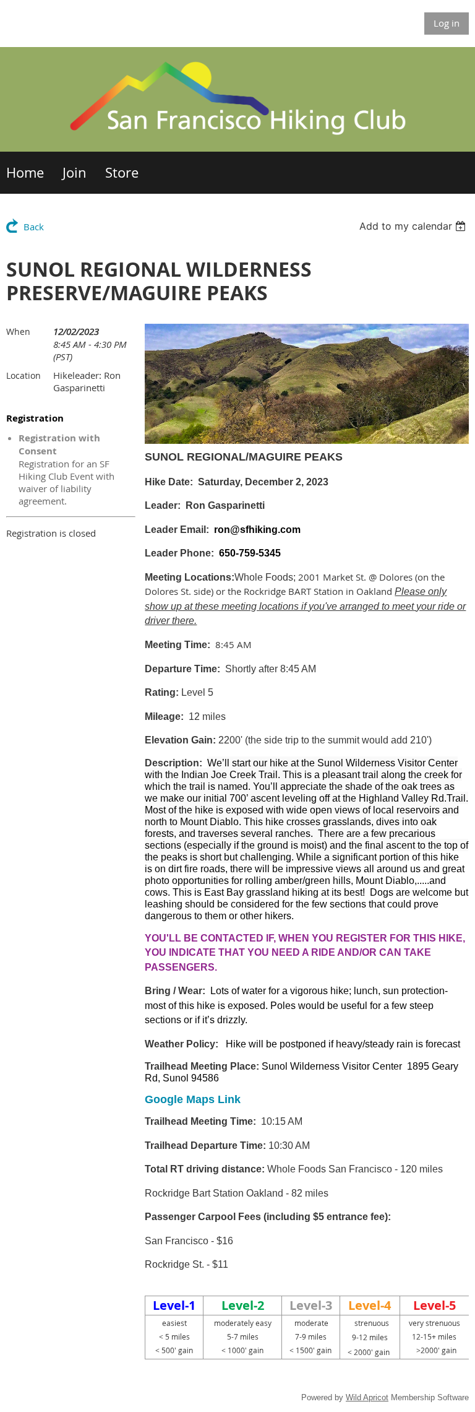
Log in (447, 23)
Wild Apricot (367, 1397)
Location (23, 375)
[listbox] (414, 226)
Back (34, 226)
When (18, 331)
